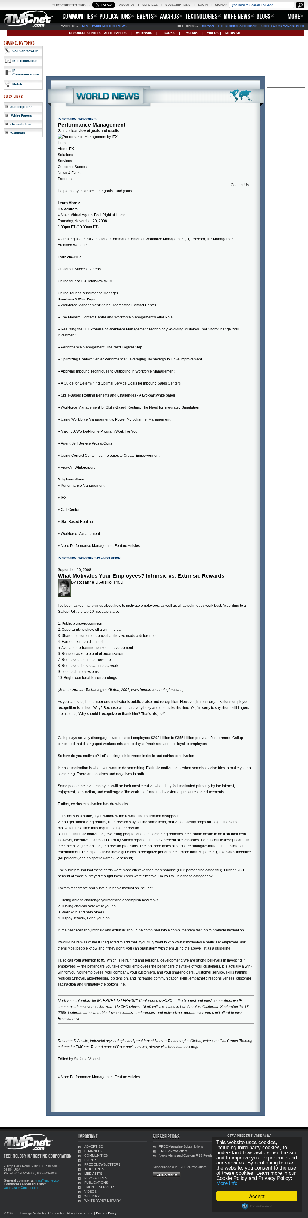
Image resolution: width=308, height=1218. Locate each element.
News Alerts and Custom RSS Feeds (186, 1155)
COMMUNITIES (78, 16)
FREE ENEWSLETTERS (102, 1164)
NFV (85, 26)
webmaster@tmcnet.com (22, 1187)
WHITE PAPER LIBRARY (102, 1200)
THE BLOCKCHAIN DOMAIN (237, 26)
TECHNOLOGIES (201, 16)
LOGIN (203, 4)
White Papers (21, 115)
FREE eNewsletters (173, 1151)
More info (226, 1183)
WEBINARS (144, 33)
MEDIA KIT (233, 33)
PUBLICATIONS (115, 16)
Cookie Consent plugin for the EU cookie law (257, 1206)
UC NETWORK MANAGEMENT (282, 26)
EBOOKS (168, 33)
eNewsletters (20, 124)
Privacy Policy (106, 1213)
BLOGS (263, 16)
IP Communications (26, 72)
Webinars (17, 133)
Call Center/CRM (25, 51)
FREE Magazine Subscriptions (181, 1146)
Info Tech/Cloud (25, 61)
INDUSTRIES (94, 1169)
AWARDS (169, 16)
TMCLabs (191, 33)
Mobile (17, 84)
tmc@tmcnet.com (48, 1180)
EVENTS (145, 16)
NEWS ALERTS (95, 1178)
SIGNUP (221, 4)
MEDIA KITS (93, 1173)
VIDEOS (213, 33)
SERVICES (150, 4)
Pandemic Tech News (109, 26)
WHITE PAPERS (115, 33)
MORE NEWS (237, 16)
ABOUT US (127, 4)
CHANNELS (93, 1151)
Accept (257, 1196)
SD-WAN (208, 26)
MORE (294, 16)
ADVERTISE (93, 1146)
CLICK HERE (167, 1175)
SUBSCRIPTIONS (177, 4)
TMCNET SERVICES (99, 1187)
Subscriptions (21, 107)
